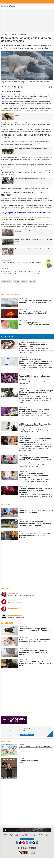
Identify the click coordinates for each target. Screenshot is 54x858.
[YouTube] (23, 842)
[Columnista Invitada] (4, 601)
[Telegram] (12, 87)
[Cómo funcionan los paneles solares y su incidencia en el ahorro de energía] (9, 302)
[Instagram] (27, 842)
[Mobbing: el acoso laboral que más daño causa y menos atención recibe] (9, 427)
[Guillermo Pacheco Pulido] (4, 616)
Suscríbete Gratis (27, 734)
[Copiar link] (18, 87)
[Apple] (33, 842)
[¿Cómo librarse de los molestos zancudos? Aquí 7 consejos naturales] (9, 324)
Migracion (32, 281)
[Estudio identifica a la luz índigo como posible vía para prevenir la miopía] (9, 641)
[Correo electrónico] (15, 87)
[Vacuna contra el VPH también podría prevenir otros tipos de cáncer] (9, 413)
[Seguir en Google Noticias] (52, 87)
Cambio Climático (6, 281)
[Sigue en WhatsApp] (49, 87)
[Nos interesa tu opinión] (27, 830)
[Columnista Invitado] (4, 609)
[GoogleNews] (30, 842)
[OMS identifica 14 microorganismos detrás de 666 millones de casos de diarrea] (9, 652)
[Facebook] (2, 87)
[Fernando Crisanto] (4, 594)
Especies (24, 281)
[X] (5, 87)
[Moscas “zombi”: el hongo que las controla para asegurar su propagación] (9, 630)
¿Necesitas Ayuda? (27, 839)
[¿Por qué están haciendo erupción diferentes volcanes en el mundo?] (9, 313)
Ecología (17, 281)
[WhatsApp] (9, 87)
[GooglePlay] (37, 842)
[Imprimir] (22, 87)
